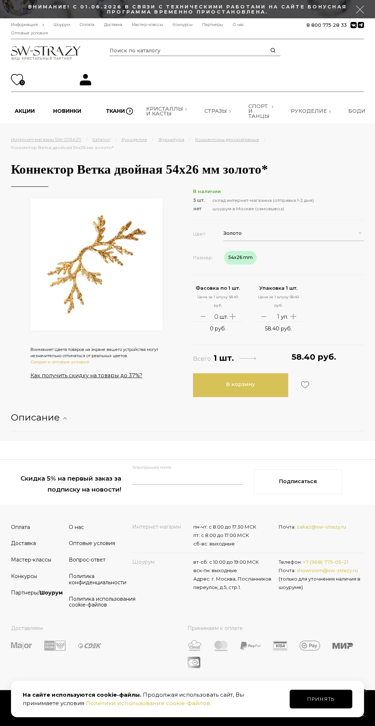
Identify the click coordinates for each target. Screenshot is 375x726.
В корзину (240, 384)
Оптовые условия (29, 33)
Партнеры (212, 24)
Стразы (215, 111)
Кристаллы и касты (164, 111)
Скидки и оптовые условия (59, 361)
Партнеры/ (37, 592)
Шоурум (61, 24)
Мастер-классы (147, 24)
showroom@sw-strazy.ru (327, 570)
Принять (321, 699)
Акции (25, 111)
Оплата (86, 24)
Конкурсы (182, 24)
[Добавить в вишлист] (304, 384)
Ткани (115, 111)
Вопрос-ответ (87, 559)
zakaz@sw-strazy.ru (321, 527)
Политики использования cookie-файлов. (148, 703)
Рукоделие (309, 111)
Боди (356, 111)
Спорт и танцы (259, 111)
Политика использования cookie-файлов (95, 602)
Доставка (113, 24)
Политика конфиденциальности (95, 579)
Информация (24, 24)
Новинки (67, 111)
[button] (293, 233)
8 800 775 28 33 (327, 25)
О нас (238, 24)
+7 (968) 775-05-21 (325, 562)
